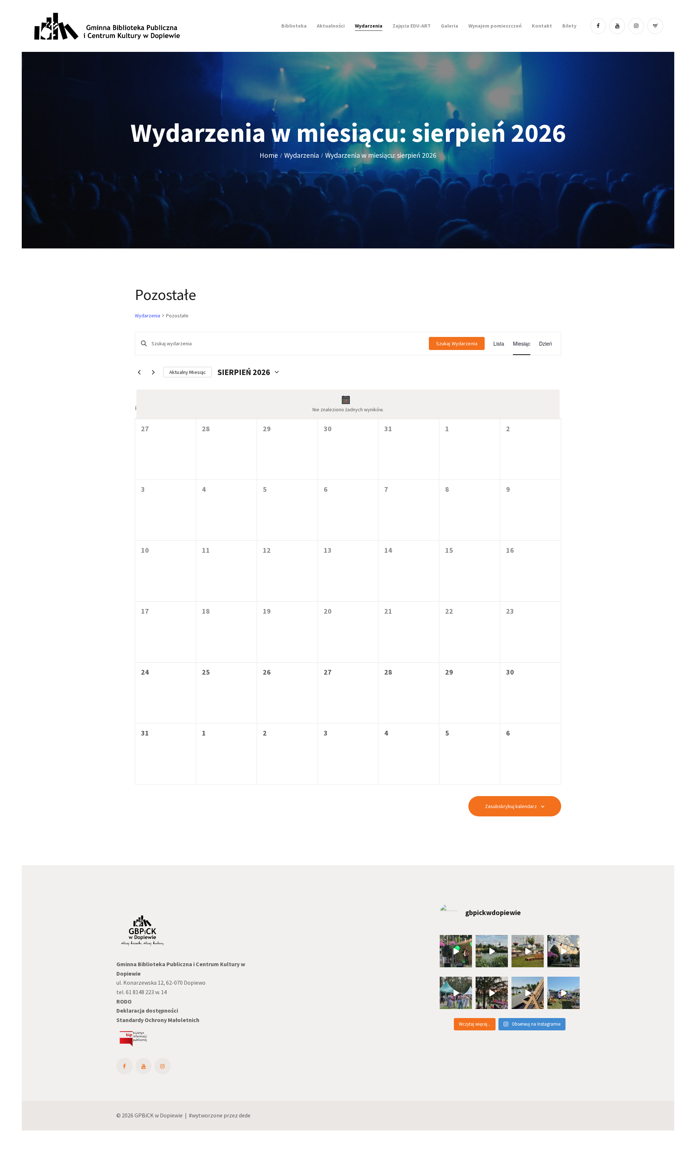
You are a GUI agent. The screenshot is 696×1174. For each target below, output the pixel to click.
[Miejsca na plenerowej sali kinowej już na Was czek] (563, 951)
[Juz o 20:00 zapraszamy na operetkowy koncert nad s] (527, 993)
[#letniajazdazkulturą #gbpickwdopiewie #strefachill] (456, 951)
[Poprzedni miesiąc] (139, 372)
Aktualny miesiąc (187, 372)
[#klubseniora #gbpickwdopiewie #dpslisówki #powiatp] (456, 993)
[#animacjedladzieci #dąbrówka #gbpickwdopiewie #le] (563, 993)
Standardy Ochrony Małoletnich (157, 1019)
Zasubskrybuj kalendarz (511, 806)
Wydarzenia (301, 155)
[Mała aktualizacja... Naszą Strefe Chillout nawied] (527, 951)
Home (269, 155)
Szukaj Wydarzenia (456, 343)
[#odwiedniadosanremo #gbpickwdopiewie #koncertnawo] (492, 993)
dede (244, 1115)
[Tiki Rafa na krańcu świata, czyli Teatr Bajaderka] (492, 951)
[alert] (348, 405)
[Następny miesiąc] (153, 372)
